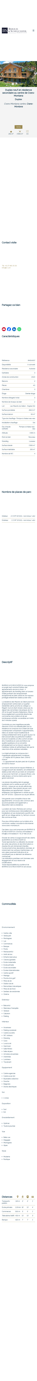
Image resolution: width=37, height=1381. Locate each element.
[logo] (14, 30)
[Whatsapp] (19, 329)
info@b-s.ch (6, 268)
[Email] (4, 329)
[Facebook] (9, 329)
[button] (2, 74)
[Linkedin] (14, 329)
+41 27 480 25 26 (9, 266)
